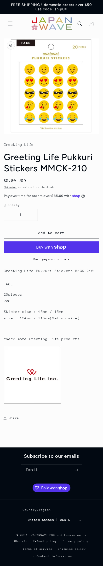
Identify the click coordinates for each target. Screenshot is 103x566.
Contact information (54, 556)
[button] (10, 23)
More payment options (52, 259)
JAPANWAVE (39, 535)
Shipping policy (72, 548)
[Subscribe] (76, 470)
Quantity (12, 205)
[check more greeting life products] (32, 403)
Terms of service (37, 548)
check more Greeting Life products (42, 339)
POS (52, 535)
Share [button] (14, 418)
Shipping (10, 187)
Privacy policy (76, 541)
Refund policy (45, 541)
